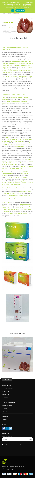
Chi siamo (5, 397)
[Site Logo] (5, 461)
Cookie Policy (6, 391)
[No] (33, 7)
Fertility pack (21, 333)
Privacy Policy (6, 394)
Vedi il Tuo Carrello (7, 405)
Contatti (5, 408)
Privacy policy (20, 10)
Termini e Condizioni (8, 388)
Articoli (5, 411)
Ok (13, 10)
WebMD (5, 419)
